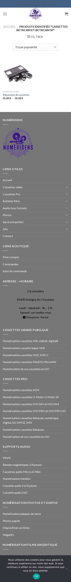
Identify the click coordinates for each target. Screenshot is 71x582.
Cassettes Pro (11, 194)
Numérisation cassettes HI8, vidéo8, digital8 (30, 341)
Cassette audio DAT (15, 492)
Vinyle (7, 457)
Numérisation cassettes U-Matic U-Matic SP (31, 397)
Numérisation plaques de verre (22, 513)
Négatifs (8, 534)
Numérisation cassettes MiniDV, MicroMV (29, 362)
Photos (7, 215)
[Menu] (5, 13)
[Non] (66, 570)
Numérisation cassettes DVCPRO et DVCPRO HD (34, 411)
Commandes (10, 264)
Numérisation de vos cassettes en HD (26, 369)
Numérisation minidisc (17, 478)
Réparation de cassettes (16, 94)
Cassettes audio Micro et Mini (21, 471)
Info (5, 229)
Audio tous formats (15, 208)
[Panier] (66, 14)
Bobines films (11, 201)
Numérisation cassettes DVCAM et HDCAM (31, 404)
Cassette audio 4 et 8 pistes (20, 485)
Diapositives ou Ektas (16, 527)
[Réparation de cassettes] (18, 73)
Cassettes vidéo (13, 187)
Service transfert (13, 222)
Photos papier (11, 520)
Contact (8, 236)
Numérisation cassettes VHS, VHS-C (26, 355)
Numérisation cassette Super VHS (24, 348)
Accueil (9, 26)
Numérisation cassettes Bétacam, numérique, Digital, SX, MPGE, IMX (31, 420)
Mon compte (11, 257)
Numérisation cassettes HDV (21, 390)
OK (36, 576)
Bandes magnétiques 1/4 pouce (22, 464)
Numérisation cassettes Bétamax (23, 429)
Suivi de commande (15, 271)
